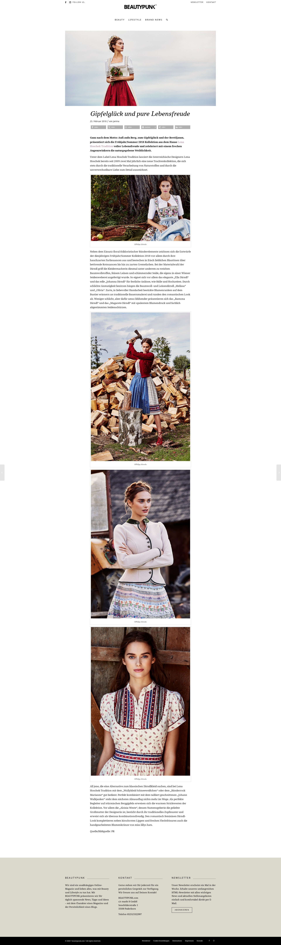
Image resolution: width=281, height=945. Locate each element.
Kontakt (211, 2)
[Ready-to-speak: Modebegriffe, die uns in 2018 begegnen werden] (2, 473)
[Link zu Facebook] (66, 2)
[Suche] (166, 19)
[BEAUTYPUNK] (140, 10)
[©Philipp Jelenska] (140, 68)
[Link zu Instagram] (70, 2)
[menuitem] (197, 2)
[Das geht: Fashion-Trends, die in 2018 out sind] (278, 473)
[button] (98, 127)
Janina (116, 121)
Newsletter (197, 2)
